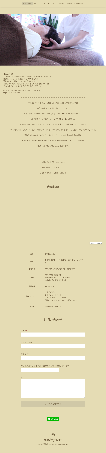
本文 (22, 378)
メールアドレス (28, 342)
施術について (52, 3)
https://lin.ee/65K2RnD (11, 93)
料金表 (61, 3)
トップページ (27, 3)
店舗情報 (69, 3)
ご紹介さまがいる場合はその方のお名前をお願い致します (45, 366)
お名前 (24, 331)
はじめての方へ (39, 3)
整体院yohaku (53, 440)
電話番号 (25, 354)
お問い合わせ (78, 3)
